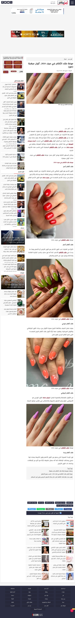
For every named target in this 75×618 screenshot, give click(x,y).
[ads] (37, 11)
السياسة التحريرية (38, 609)
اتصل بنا (12, 606)
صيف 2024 (69, 147)
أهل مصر (67, 128)
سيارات (46, 599)
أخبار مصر (46, 589)
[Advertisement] (49, 116)
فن (63, 595)
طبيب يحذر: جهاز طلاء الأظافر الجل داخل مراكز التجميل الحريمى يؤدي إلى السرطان (51, 477)
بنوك (29, 592)
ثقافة (12, 602)
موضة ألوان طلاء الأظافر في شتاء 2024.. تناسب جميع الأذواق (56, 474)
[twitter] (5, 2)
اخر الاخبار (63, 589)
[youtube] (8, 2)
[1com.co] (37, 615)
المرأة (12, 599)
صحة (63, 602)
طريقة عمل (63, 606)
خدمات (12, 595)
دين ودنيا (63, 599)
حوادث (63, 592)
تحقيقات (29, 595)
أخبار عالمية (12, 592)
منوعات (29, 599)
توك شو (46, 595)
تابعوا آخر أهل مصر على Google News (48, 513)
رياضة (46, 592)
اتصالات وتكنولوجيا (46, 602)
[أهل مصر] (62, 3)
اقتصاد (29, 589)
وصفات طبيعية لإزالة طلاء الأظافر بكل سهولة (60, 471)
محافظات (13, 589)
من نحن (29, 606)
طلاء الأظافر (62, 131)
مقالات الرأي (29, 602)
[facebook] (2, 2)
